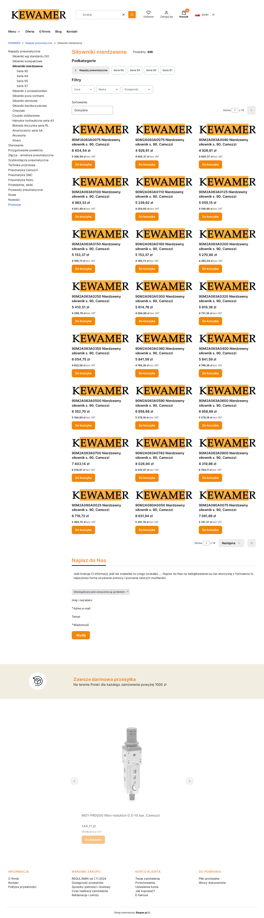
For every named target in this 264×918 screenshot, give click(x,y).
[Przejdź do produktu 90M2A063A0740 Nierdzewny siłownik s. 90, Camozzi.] (163, 442)
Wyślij (81, 635)
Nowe (12, 194)
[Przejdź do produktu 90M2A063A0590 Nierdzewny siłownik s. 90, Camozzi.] (163, 390)
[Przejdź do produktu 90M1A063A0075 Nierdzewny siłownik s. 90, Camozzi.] (100, 129)
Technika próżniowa (21, 165)
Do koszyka (83, 164)
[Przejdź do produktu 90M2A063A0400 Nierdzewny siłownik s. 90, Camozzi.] (227, 338)
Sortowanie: (80, 102)
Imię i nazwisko (82, 600)
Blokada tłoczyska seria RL (30, 125)
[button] (132, 14)
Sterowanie (15, 145)
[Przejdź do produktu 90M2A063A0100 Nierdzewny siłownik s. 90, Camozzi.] (100, 181)
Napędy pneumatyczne (38, 43)
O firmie (13, 878)
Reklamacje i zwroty (85, 895)
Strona (227, 110)
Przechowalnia (145, 882)
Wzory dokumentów (212, 882)
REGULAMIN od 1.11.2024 (89, 878)
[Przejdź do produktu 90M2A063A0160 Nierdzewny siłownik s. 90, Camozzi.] (163, 233)
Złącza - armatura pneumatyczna (30, 155)
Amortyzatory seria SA (27, 130)
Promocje (14, 204)
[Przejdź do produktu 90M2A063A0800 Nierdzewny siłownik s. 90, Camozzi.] (227, 442)
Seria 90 (22, 71)
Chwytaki (18, 110)
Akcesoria (19, 135)
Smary (16, 140)
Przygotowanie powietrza (25, 150)
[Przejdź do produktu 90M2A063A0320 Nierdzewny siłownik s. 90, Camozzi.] (227, 285)
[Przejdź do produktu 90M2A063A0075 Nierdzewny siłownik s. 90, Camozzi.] (163, 129)
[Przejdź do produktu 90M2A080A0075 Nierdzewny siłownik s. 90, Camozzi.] (227, 494)
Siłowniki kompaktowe (27, 61)
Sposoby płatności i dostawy (91, 887)
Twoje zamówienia (147, 878)
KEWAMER (14, 43)
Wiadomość (81, 625)
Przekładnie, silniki (20, 185)
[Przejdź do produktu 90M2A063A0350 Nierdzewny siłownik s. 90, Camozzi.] (100, 338)
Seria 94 (22, 76)
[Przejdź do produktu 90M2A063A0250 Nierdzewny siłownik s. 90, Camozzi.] (100, 285)
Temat (76, 616)
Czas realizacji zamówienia (90, 891)
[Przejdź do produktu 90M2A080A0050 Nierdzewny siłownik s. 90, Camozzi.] (163, 494)
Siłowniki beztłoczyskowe (29, 105)
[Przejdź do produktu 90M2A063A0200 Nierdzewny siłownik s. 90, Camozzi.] (227, 233)
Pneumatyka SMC (20, 175)
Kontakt (13, 882)
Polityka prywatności (22, 887)
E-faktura (141, 895)
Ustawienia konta (146, 887)
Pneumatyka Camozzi (23, 170)
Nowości (14, 199)
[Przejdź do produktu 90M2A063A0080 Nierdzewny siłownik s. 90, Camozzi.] (227, 129)
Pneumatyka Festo (20, 180)
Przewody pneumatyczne (25, 189)
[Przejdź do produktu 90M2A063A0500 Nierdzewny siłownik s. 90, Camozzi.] (100, 390)
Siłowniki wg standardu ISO (30, 56)
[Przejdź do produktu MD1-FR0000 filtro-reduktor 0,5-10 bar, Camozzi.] (132, 765)
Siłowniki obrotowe (25, 100)
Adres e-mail (81, 608)
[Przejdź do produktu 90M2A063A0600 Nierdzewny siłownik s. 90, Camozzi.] (227, 390)
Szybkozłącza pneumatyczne (28, 160)
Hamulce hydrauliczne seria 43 (33, 120)
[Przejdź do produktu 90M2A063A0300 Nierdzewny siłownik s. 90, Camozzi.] (163, 285)
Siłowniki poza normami (28, 95)
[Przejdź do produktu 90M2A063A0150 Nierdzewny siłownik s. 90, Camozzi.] (100, 233)
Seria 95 (22, 81)
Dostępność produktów (87, 882)
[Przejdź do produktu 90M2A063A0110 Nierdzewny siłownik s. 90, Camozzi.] (163, 181)
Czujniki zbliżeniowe (26, 115)
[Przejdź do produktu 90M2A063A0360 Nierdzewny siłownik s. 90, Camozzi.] (163, 338)
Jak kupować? (145, 891)
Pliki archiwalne (209, 878)
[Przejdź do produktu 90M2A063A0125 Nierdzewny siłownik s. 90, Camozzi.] (227, 181)
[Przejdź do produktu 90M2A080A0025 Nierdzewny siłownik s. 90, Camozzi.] (100, 494)
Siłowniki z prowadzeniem (29, 91)
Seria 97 (22, 86)
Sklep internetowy (130, 912)
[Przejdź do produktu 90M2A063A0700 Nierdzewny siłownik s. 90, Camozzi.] (100, 442)
